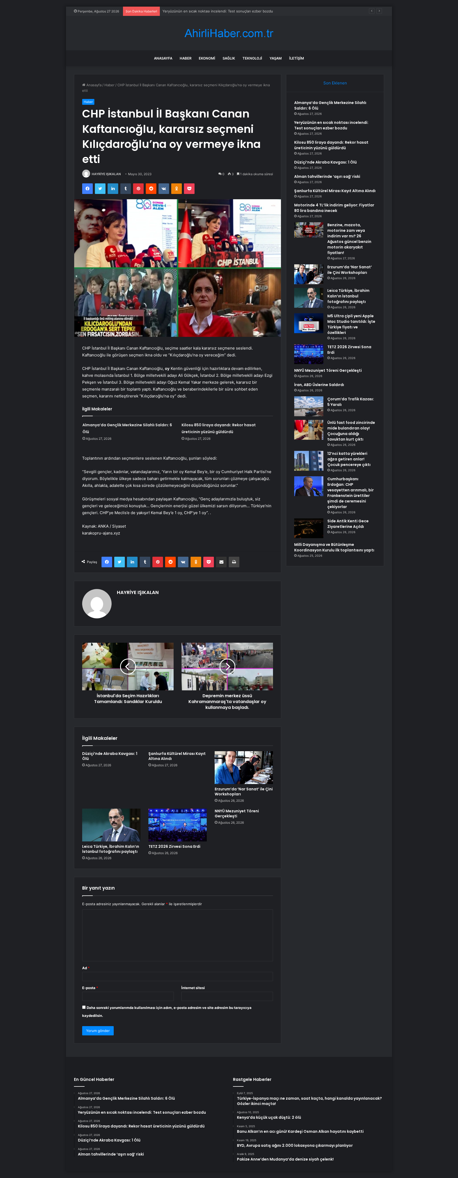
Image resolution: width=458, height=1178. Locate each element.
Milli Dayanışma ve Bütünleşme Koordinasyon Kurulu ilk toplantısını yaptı (334, 547)
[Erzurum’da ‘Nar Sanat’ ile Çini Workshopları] (244, 767)
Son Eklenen (335, 82)
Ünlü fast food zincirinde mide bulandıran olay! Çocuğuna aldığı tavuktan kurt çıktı (351, 431)
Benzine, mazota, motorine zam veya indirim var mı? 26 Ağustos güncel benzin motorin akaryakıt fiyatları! (349, 238)
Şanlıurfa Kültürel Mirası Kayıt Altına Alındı (177, 756)
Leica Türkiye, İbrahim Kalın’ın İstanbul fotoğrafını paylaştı (110, 849)
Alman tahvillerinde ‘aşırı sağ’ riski (327, 176)
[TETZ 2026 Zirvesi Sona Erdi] (177, 825)
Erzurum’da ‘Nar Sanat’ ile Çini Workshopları (244, 791)
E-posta (90, 988)
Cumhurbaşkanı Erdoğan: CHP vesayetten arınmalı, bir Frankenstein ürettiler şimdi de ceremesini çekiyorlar (350, 492)
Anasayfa (163, 58)
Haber (185, 58)
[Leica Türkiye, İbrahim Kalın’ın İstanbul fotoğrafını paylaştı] (111, 825)
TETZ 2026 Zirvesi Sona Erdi (174, 846)
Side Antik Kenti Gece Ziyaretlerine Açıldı (348, 523)
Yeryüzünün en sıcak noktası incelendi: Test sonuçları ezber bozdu (331, 125)
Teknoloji (252, 58)
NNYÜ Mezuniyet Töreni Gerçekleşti (237, 813)
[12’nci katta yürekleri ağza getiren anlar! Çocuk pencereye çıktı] (308, 461)
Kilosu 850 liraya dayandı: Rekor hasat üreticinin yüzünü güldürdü (216, 11)
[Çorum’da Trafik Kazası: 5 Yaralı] (308, 406)
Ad (86, 968)
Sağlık (229, 58)
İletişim (296, 58)
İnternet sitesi (193, 988)
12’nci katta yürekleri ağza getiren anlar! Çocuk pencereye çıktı (349, 459)
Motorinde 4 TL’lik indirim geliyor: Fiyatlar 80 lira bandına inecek (334, 207)
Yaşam (276, 58)
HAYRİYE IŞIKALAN (106, 174)
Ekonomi (207, 58)
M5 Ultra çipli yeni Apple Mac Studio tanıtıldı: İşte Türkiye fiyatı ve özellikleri (351, 324)
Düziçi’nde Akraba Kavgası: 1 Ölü (109, 756)
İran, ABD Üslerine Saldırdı (319, 384)
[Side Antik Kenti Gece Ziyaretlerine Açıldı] (308, 528)
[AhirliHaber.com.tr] (229, 33)
